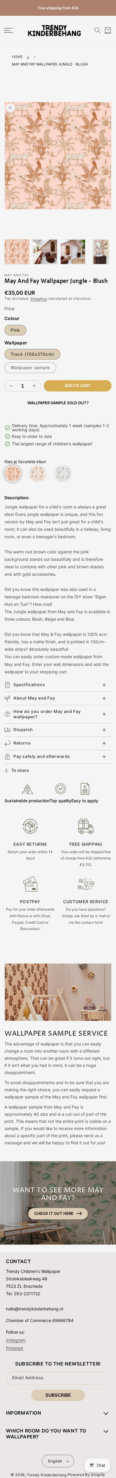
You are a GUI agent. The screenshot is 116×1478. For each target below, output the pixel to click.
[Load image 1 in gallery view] (16, 251)
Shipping (38, 298)
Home (17, 56)
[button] (8, 30)
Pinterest (14, 1347)
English (55, 1461)
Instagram (16, 1340)
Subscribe (58, 1395)
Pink (15, 330)
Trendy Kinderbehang (46, 1475)
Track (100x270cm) (32, 354)
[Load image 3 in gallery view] (72, 251)
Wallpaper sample (30, 367)
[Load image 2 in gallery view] (44, 251)
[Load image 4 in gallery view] (100, 251)
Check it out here (53, 1213)
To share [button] (20, 770)
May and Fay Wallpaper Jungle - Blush (50, 64)
